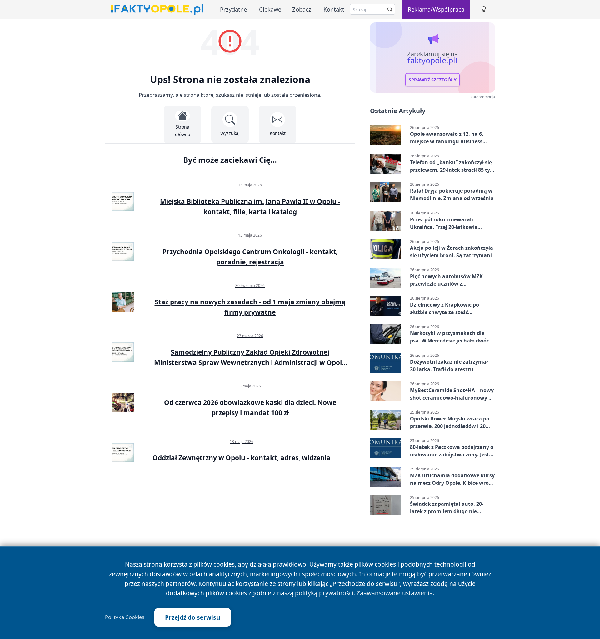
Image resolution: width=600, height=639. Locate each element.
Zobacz (301, 9)
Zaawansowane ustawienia (395, 593)
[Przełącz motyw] (484, 9)
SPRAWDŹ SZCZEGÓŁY (433, 80)
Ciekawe (270, 9)
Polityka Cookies (124, 617)
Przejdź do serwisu (192, 617)
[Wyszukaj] (390, 9)
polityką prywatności (324, 593)
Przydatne (233, 9)
